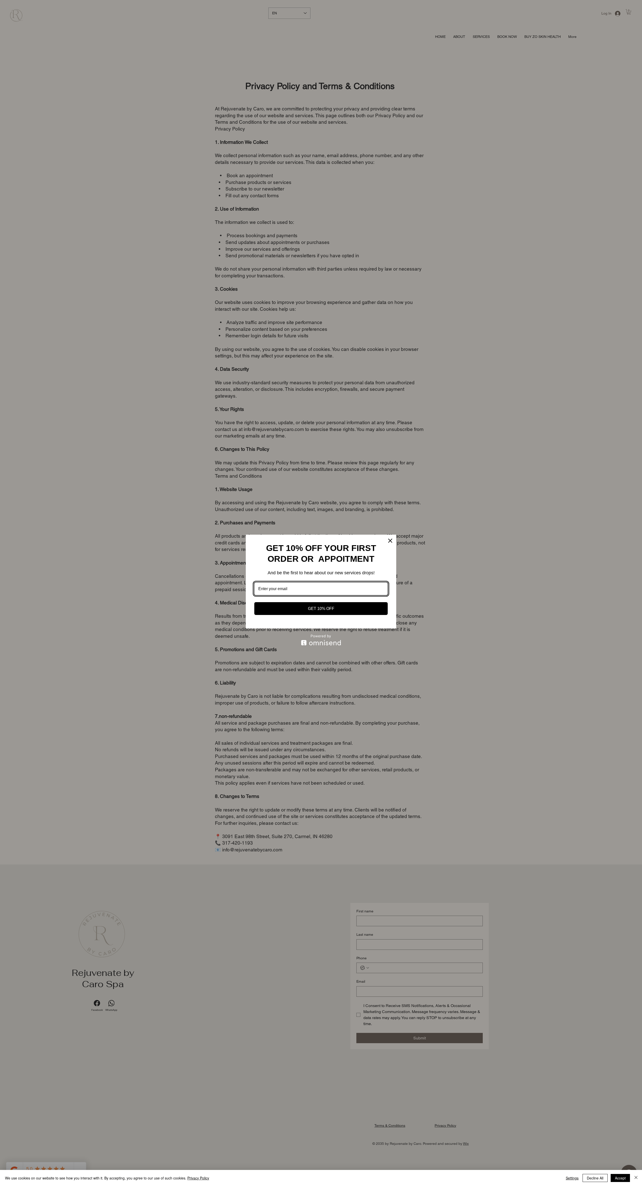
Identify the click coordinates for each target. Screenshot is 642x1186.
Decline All (595, 1177)
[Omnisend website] (321, 640)
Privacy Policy (198, 1177)
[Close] (390, 541)
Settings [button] (572, 1177)
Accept (620, 1177)
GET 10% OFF (321, 608)
